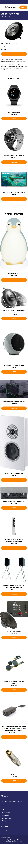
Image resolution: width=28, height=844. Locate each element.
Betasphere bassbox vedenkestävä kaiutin (14, 402)
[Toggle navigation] (2, 7)
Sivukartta (19, 841)
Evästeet (19, 840)
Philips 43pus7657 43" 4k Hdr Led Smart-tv (14, 192)
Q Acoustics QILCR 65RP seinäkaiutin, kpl (14, 501)
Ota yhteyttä (13, 840)
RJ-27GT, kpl (14, 774)
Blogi (4, 821)
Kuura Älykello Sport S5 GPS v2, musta (14, 155)
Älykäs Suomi (6, 812)
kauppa (23, 7)
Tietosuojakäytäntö (11, 841)
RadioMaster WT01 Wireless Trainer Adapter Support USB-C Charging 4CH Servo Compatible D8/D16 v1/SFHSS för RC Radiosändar (14, 728)
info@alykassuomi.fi (5, 1)
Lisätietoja (14, 54)
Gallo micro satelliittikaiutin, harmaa (14, 365)
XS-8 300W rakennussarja (14, 631)
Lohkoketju (6, 815)
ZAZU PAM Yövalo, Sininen (14, 273)
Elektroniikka (10, 43)
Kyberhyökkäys (7, 818)
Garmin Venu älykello (14, 112)
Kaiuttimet (16, 43)
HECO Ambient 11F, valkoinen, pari (14, 473)
